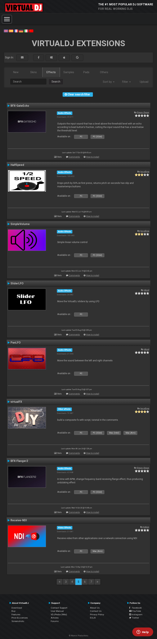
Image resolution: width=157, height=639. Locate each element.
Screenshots (17, 621)
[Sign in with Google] (77, 57)
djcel (146, 290)
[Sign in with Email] (22, 57)
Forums (55, 621)
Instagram (136, 614)
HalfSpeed (17, 164)
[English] (6, 30)
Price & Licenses (19, 617)
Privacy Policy (97, 614)
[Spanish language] (11, 30)
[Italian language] (26, 30)
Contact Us (95, 611)
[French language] (16, 30)
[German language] (21, 30)
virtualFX (16, 401)
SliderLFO (17, 283)
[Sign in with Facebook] (38, 57)
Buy (13, 611)
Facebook (136, 607)
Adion (146, 527)
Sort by (108, 81)
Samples (68, 72)
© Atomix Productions (78, 635)
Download (16, 607)
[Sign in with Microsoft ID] (51, 57)
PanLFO (16, 342)
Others (104, 72)
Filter (125, 81)
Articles (55, 617)
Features (15, 614)
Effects (51, 72)
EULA (93, 617)
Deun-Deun (143, 112)
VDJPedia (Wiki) (59, 614)
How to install (92, 157)
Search (56, 81)
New (16, 72)
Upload (144, 81)
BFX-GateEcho (20, 105)
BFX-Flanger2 (19, 460)
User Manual (57, 611)
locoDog (144, 171)
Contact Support (59, 607)
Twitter (135, 617)
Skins (33, 72)
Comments (74, 157)
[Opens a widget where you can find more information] (142, 632)
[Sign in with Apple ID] (64, 57)
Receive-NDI (19, 520)
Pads (86, 72)
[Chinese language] (31, 30)
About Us (95, 607)
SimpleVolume (20, 224)
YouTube (136, 611)
